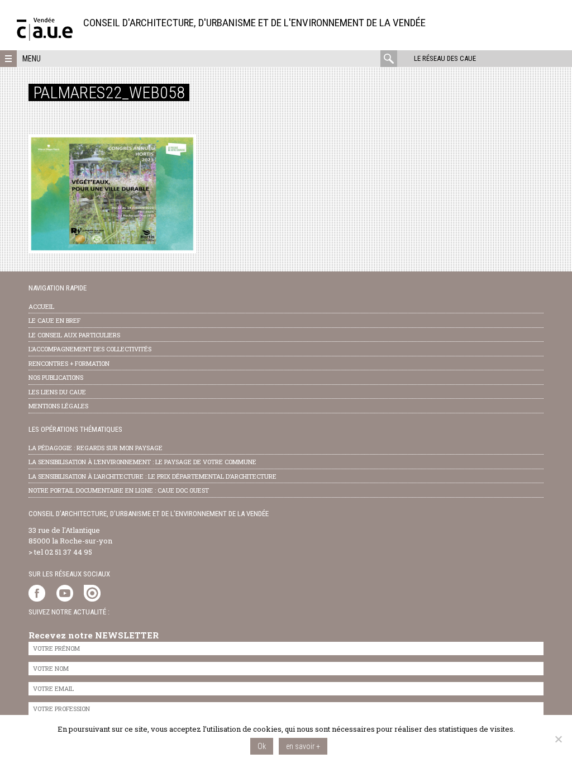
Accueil (41, 306)
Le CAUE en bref (54, 320)
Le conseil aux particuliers (74, 335)
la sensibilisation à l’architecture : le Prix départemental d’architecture (152, 476)
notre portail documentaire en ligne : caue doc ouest (118, 490)
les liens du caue (57, 392)
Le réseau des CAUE (445, 58)
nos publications (55, 377)
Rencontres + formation (68, 363)
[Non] (558, 739)
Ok (262, 746)
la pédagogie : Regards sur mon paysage (95, 448)
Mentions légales (58, 406)
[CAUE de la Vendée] (45, 37)
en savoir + (303, 746)
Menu (31, 58)
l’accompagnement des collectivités (89, 349)
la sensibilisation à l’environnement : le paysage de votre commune (142, 461)
